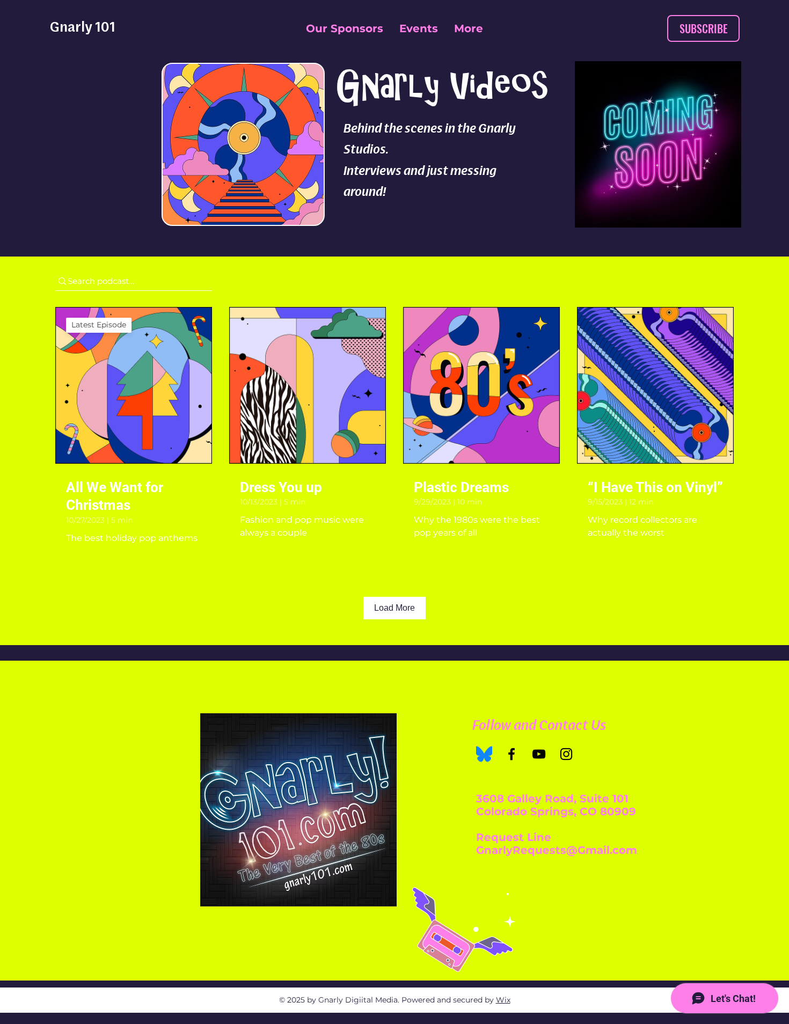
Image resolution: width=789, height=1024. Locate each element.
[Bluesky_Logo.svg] (484, 754)
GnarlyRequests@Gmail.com (556, 850)
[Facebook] (511, 754)
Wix (503, 1000)
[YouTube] (539, 754)
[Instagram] (566, 754)
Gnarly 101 (82, 26)
